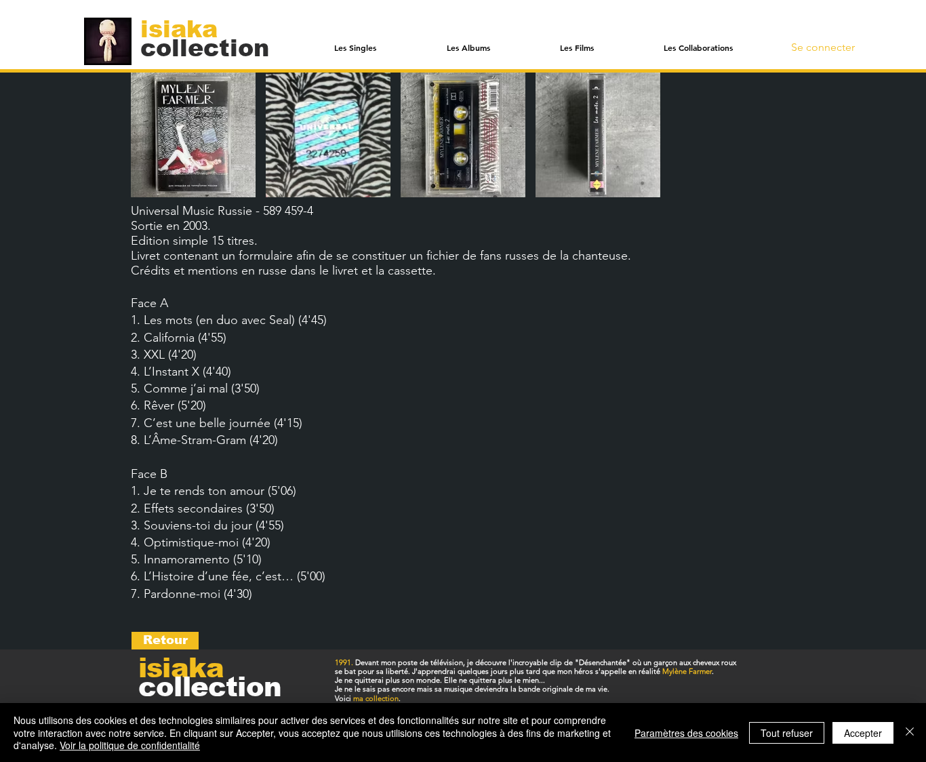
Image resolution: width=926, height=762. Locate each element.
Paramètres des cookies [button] (686, 733)
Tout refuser (787, 733)
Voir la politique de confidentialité (130, 745)
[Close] (910, 732)
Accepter (863, 733)
